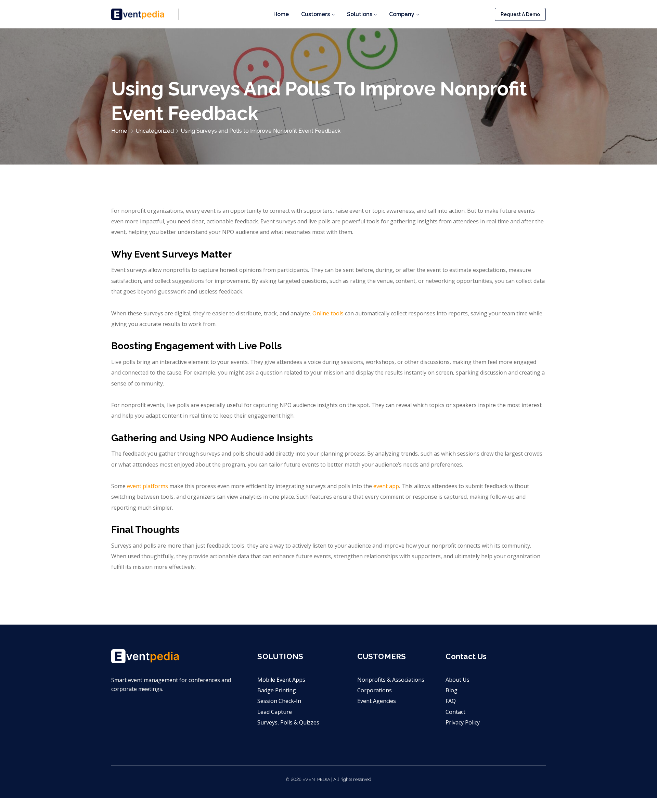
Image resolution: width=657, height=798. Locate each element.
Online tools (328, 313)
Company (401, 14)
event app (386, 486)
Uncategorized (155, 131)
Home (281, 14)
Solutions (359, 14)
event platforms (147, 486)
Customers (315, 14)
